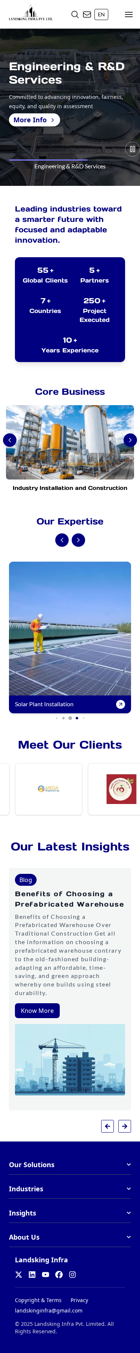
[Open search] (75, 14)
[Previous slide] (107, 1126)
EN (101, 14)
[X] (18, 1274)
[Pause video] (132, 149)
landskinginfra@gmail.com (49, 1310)
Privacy (79, 1300)
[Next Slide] (78, 540)
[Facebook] (59, 1274)
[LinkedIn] (32, 1274)
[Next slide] (124, 1126)
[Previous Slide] (62, 540)
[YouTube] (45, 1274)
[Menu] (129, 14)
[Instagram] (72, 1274)
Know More (37, 1011)
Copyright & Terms (38, 1300)
